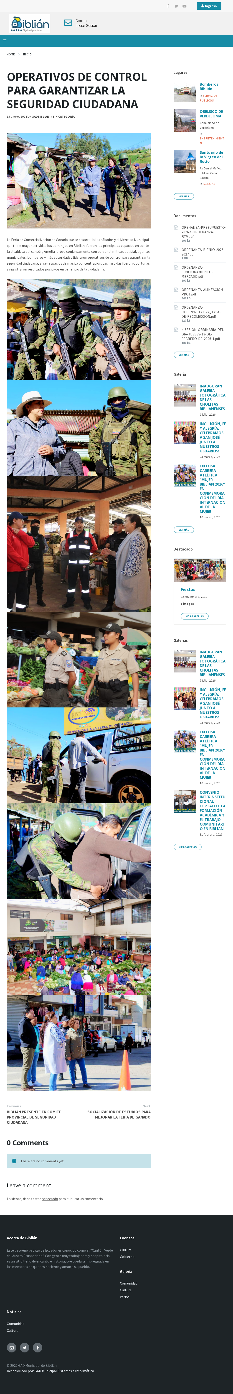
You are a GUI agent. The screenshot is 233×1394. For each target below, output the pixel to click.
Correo (81, 21)
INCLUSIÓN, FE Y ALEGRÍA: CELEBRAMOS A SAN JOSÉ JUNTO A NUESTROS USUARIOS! (213, 437)
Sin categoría (64, 116)
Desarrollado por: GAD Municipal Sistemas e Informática (50, 1371)
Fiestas (188, 589)
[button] (5, 39)
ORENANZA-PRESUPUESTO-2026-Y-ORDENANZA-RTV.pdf (204, 232)
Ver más (184, 196)
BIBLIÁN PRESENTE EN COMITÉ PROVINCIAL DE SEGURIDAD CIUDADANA (34, 1117)
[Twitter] (176, 6)
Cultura (126, 1250)
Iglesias (209, 184)
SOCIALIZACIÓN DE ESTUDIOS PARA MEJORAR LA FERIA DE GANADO (119, 1114)
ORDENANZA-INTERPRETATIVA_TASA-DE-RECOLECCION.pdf (201, 312)
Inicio (27, 54)
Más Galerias (188, 847)
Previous (14, 1106)
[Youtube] (184, 6)
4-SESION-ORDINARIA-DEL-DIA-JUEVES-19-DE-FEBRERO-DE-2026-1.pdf (203, 334)
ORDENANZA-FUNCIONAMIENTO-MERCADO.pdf (197, 272)
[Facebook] (37, 1347)
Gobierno (127, 1256)
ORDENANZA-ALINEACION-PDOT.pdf (203, 291)
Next (147, 1106)
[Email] (11, 1347)
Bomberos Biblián (209, 86)
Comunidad (128, 1283)
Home (11, 54)
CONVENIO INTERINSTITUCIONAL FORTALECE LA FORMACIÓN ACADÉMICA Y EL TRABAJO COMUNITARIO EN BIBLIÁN (212, 810)
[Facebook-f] (168, 6)
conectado (50, 1198)
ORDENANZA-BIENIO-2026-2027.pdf (203, 251)
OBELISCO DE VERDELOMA (211, 114)
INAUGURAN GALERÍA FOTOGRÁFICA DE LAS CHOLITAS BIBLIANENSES (212, 397)
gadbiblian (40, 116)
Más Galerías (195, 616)
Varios (124, 1297)
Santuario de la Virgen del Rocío (211, 157)
